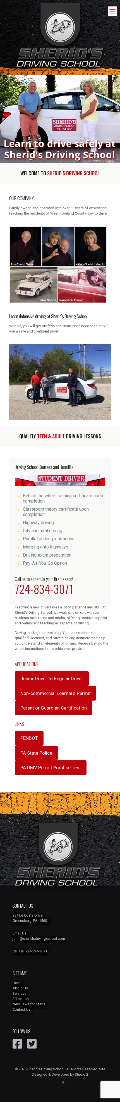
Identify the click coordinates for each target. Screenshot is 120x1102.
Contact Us (21, 1009)
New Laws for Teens (29, 1004)
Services (19, 993)
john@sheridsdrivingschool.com (39, 938)
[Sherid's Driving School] (60, 37)
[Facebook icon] (57, 1082)
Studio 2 (81, 1074)
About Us (20, 988)
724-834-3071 (44, 588)
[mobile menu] (112, 11)
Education (21, 999)
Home (17, 983)
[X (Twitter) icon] (63, 1082)
